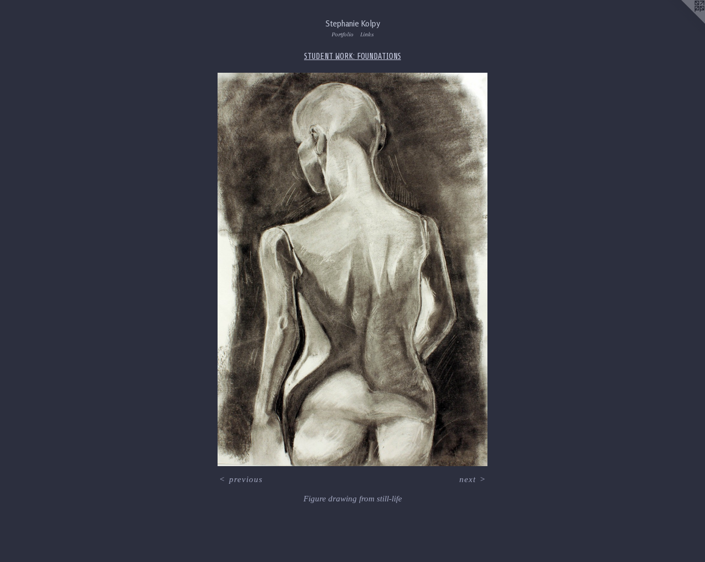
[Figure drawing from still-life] (353, 269)
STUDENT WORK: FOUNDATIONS (352, 56)
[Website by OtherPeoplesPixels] (683, 22)
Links (367, 34)
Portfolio (343, 34)
